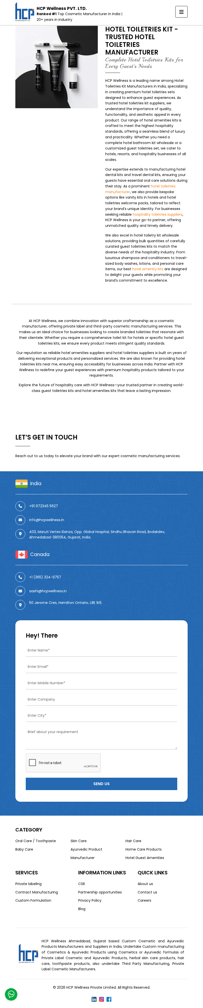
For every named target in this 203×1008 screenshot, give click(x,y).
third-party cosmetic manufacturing (125, 326)
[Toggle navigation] (181, 12)
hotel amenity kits (147, 269)
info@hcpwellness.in (46, 519)
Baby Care (24, 849)
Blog (81, 908)
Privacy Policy (90, 900)
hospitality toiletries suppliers (157, 214)
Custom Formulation (33, 900)
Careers (144, 900)
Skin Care (79, 840)
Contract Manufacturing (36, 892)
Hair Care (133, 840)
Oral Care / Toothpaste (35, 840)
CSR (81, 883)
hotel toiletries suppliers (133, 352)
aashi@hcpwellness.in (48, 591)
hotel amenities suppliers (83, 352)
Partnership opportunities (100, 892)
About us (145, 883)
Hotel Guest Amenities (145, 857)
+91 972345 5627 (43, 506)
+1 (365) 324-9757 (45, 577)
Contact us (147, 892)
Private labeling (28, 883)
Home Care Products (144, 849)
